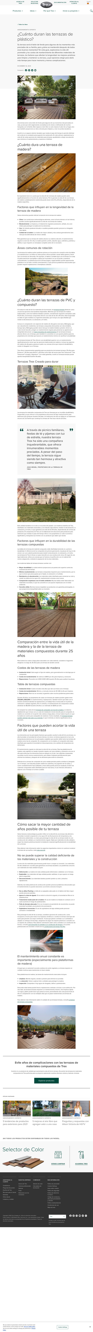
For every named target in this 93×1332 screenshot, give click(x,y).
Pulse (20, 1191)
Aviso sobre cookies (53, 1188)
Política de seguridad (53, 1191)
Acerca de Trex (20, 2)
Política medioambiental (54, 1203)
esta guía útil (41, 850)
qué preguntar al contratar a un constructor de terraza (45, 925)
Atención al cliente (74, 2)
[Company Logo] (46, 5)
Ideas (32, 10)
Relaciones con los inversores (24, 1194)
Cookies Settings (62, 1327)
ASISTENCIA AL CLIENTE (7, 1181)
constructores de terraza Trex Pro (54, 927)
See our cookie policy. (29, 1326)
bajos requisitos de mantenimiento (45, 332)
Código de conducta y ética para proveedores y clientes (54, 1199)
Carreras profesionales (25, 1186)
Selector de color (38, 1184)
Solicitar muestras (34, 2)
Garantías (5, 1195)
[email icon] (35, 70)
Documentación (60, 2)
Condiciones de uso (53, 1205)
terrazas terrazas (59, 310)
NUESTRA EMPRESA (25, 1180)
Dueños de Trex (7, 1190)
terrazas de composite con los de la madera (50, 710)
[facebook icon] (26, 70)
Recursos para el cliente (9, 1192)
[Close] (90, 1327)
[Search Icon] (91, 11)
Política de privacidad (53, 1184)
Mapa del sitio (51, 1207)
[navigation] (46, 2)
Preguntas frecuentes (9, 1188)
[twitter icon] (32, 70)
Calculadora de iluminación (37, 1187)
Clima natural (6, 1197)
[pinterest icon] (29, 70)
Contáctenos (6, 1186)
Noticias (21, 1188)
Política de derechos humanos (53, 1194)
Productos (17, 10)
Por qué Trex (49, 10)
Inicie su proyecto (70, 10)
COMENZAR (36, 1180)
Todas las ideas (23, 24)
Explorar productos (46, 1080)
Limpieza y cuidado (8, 1199)
